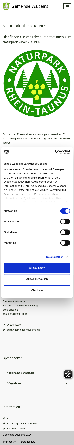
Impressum (9, 441)
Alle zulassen (37, 267)
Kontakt (11, 418)
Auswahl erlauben (37, 278)
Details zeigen (54, 256)
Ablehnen (37, 290)
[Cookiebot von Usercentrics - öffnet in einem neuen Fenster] (55, 152)
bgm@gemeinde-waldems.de (23, 329)
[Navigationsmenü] (67, 6)
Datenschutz (28, 441)
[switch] (65, 221)
